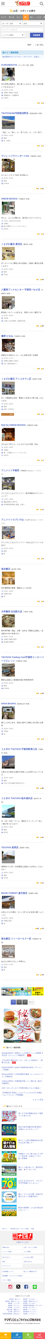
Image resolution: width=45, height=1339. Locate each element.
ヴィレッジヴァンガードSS (15, 156)
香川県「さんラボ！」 (30, 1307)
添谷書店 (5, 569)
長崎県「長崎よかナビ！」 (31, 1301)
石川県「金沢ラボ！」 (15, 1311)
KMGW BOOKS (9, 198)
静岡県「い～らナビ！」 (30, 1309)
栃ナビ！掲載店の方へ (30, 1271)
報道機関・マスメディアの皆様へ (12, 1276)
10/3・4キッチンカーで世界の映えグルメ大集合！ (21, 1088)
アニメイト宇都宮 (10, 470)
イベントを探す (16, 1337)
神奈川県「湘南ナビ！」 (14, 1309)
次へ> (31, 1002)
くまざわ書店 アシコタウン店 (16, 379)
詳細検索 (36, 35)
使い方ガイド (6, 1257)
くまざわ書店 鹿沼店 (11, 244)
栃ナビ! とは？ (23, 1242)
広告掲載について (7, 1271)
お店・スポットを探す (6, 1337)
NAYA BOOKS (8, 703)
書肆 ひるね (7, 336)
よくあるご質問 (28, 1257)
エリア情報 (28, 1337)
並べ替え (40, 45)
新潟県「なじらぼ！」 (30, 1303)
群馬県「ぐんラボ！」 (15, 1307)
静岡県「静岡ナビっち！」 (13, 1301)
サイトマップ (6, 1266)
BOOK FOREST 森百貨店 (14, 893)
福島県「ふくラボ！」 (15, 1303)
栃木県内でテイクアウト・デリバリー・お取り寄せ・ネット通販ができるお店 (22, 57)
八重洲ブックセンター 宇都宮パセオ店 (20, 289)
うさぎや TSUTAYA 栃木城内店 (17, 798)
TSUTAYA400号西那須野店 (14, 113)
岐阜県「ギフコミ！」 (15, 1305)
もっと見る (39, 1100)
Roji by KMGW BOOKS (13, 425)
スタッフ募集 (6, 1280)
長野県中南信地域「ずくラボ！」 (33, 1305)
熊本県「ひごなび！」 (30, 1299)
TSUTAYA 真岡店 (9, 847)
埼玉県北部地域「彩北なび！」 (12, 1313)
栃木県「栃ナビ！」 (16, 1299)
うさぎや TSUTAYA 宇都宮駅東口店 (19, 749)
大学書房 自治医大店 (11, 611)
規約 (3, 1261)
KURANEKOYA (9, 65)
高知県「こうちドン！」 (30, 1313)
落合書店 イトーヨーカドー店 (16, 938)
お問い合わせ (28, 1261)
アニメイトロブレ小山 (12, 519)
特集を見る (39, 1337)
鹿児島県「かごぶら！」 (30, 1311)
